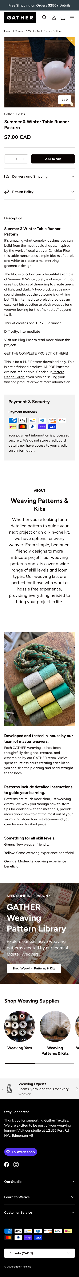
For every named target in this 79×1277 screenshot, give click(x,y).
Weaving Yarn (19, 1047)
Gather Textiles (14, 114)
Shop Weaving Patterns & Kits (33, 968)
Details (65, 5)
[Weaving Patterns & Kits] (55, 1026)
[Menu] (72, 17)
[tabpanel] (39, 307)
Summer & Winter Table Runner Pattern (38, 31)
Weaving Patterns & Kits (55, 1050)
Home (7, 31)
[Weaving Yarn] (19, 1026)
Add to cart (53, 159)
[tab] (13, 218)
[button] (63, 17)
